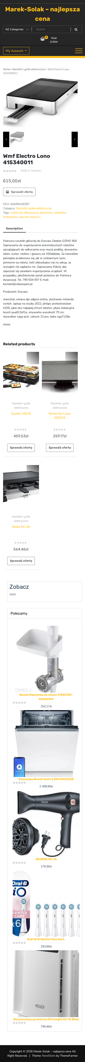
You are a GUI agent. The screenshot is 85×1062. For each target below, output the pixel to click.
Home (6, 69)
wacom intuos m (29, 217)
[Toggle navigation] (79, 51)
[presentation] (6, 139)
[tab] (14, 229)
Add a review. (31, 170)
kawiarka (60, 212)
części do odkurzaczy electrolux (32, 212)
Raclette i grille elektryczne (28, 69)
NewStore (48, 1055)
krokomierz (10, 217)
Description (14, 228)
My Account (15, 51)
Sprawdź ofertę (22, 192)
